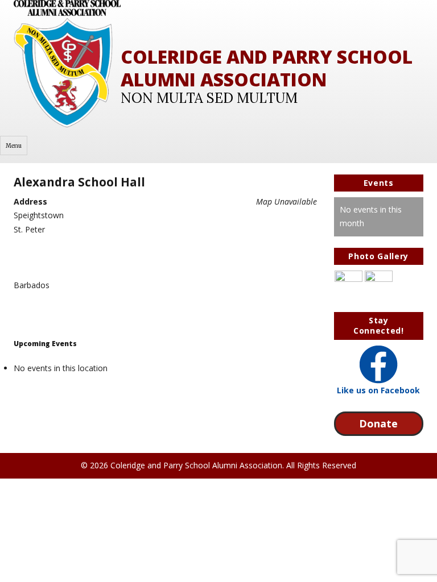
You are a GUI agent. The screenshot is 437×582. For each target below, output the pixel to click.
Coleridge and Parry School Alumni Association (267, 68)
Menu (14, 145)
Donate (378, 423)
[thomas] (379, 283)
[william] (348, 283)
